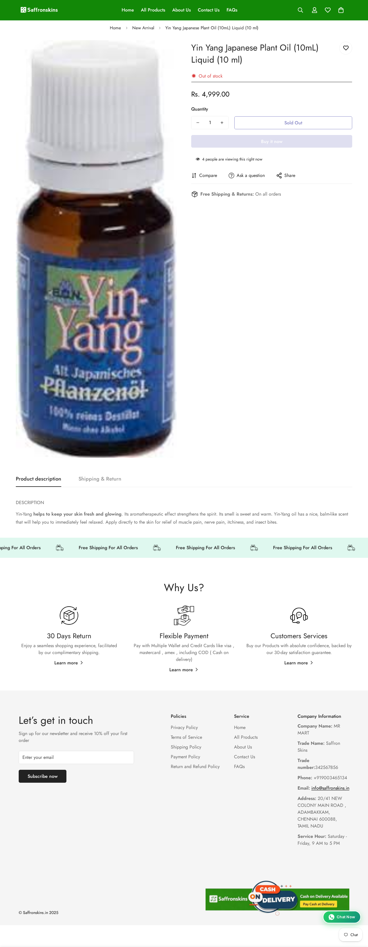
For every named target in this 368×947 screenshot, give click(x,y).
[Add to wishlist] (345, 48)
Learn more (66, 662)
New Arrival (143, 28)
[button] (341, 10)
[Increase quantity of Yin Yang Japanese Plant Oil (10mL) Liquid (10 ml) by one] (222, 122)
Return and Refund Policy (195, 766)
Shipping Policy (186, 747)
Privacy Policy (184, 727)
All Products (153, 10)
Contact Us (209, 10)
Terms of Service (186, 737)
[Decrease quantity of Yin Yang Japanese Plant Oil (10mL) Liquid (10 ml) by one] (197, 122)
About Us (181, 10)
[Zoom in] (164, 52)
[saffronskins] (39, 10)
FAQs (232, 10)
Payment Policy (185, 756)
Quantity (199, 109)
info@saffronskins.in (330, 788)
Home (128, 10)
